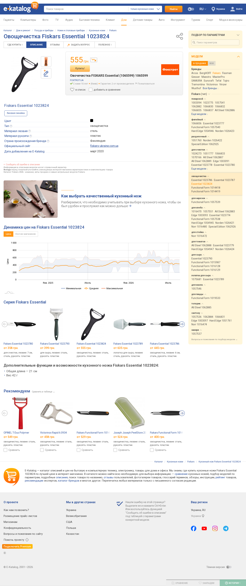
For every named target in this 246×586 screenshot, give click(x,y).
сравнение (181, 474)
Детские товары (142, 19)
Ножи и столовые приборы (71, 30)
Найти (174, 9)
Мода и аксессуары (230, 19)
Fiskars (113, 30)
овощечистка (99, 126)
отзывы (108, 477)
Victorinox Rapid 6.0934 (53, 432)
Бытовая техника (89, 19)
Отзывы (55, 44)
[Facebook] (193, 528)
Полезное (105, 44)
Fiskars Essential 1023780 (18, 343)
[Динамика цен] (93, 60)
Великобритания (76, 516)
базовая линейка (16, 113)
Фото (45, 19)
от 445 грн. (157, 347)
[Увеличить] (24, 74)
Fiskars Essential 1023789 (128, 343)
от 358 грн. (11, 347)
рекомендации (34, 480)
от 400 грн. (157, 437)
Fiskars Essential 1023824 (91, 343)
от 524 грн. (120, 437)
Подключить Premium (17, 546)
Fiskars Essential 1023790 (55, 343)
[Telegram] (226, 528)
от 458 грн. (47, 437)
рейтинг (220, 477)
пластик (95, 135)
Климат (110, 19)
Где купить (15, 44)
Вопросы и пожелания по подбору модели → (214, 339)
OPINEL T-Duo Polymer (16, 432)
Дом (124, 19)
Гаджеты (9, 19)
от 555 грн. (84, 347)
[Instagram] (215, 528)
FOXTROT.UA (77, 80)
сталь (94, 131)
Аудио (69, 19)
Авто (162, 19)
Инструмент (178, 19)
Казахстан (72, 533)
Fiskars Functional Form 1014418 (168, 432)
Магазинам (10, 522)
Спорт (209, 19)
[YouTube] (204, 528)
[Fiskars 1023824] (46, 61)
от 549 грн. (11, 437)
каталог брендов (68, 480)
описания (62, 477)
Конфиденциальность (17, 528)
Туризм (195, 19)
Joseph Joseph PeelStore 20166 (132, 432)
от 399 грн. (47, 347)
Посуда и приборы (43, 30)
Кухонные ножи (97, 30)
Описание (36, 44)
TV (57, 19)
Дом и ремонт (23, 30)
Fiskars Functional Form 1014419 (95, 432)
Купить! (79, 68)
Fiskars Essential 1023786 (164, 343)
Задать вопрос (80, 44)
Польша (71, 528)
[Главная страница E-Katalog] (21, 9)
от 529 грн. (84, 437)
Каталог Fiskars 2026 (13, 172)
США (69, 522)
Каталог (8, 30)
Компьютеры (28, 19)
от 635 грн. (120, 347)
